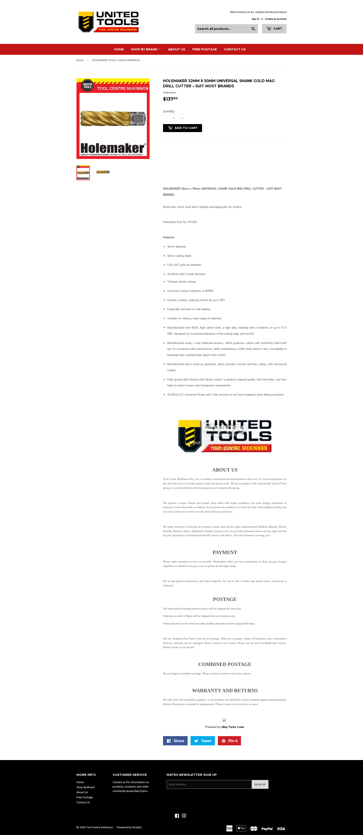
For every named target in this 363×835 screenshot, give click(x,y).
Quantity (168, 111)
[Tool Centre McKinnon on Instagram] (184, 816)
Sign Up (260, 784)
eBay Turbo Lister (232, 727)
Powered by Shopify (129, 827)
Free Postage (204, 49)
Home (119, 49)
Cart (277, 28)
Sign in (255, 19)
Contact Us (235, 49)
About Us (176, 49)
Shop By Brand (144, 49)
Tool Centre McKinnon (99, 827)
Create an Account (276, 19)
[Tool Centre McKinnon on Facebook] (177, 816)
